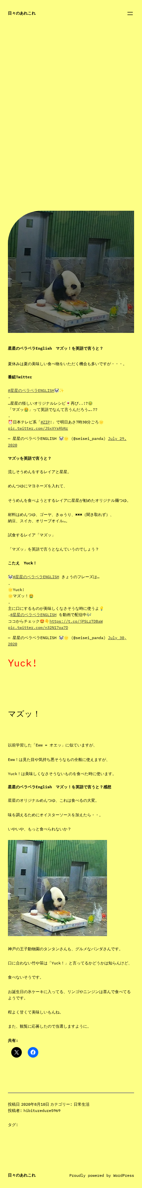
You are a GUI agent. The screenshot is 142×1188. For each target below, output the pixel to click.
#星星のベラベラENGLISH (31, 390)
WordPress (123, 1175)
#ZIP (45, 421)
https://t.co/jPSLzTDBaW (76, 621)
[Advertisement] (71, 140)
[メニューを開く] (130, 13)
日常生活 (81, 1104)
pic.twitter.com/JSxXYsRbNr (38, 428)
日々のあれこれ (22, 13)
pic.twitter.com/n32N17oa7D (38, 627)
